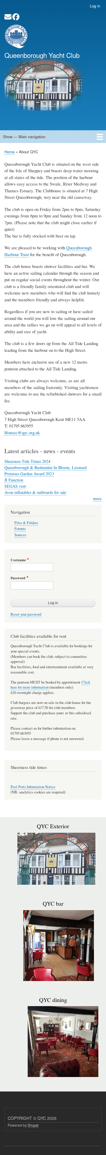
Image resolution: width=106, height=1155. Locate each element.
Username (18, 560)
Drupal (33, 1125)
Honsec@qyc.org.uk (22, 432)
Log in (95, 6)
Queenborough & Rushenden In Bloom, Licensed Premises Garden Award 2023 (45, 470)
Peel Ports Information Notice (33, 786)
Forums (20, 528)
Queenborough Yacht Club (42, 55)
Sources (20, 534)
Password (18, 578)
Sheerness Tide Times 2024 (27, 461)
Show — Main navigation (24, 136)
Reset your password (26, 614)
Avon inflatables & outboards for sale (35, 492)
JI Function (13, 480)
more (97, 498)
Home (9, 151)
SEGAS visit (15, 486)
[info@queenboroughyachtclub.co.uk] (7, 17)
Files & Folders (26, 522)
